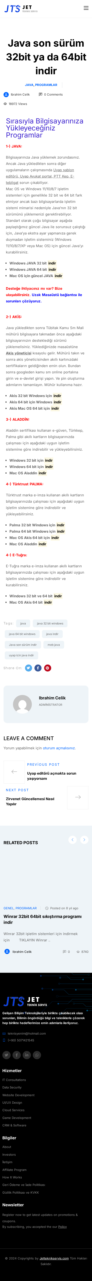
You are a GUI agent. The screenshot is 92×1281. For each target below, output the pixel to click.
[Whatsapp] (37, 1055)
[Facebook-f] (17, 1055)
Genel (9, 908)
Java (29, 85)
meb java (54, 644)
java (23, 623)
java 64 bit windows (22, 634)
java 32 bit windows (50, 623)
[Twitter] (6, 1055)
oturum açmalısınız (59, 748)
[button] (84, 840)
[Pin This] (47, 668)
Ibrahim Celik (20, 94)
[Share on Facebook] (38, 668)
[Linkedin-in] (27, 1055)
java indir (52, 634)
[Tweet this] (28, 668)
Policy (62, 1227)
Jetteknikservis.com (54, 1258)
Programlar (46, 85)
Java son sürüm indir (23, 644)
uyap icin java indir (21, 655)
